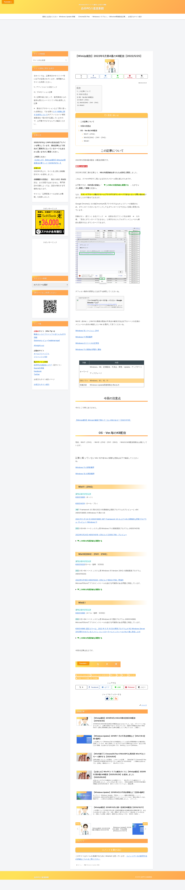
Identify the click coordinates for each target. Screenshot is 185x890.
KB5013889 (80, 497)
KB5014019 (80, 503)
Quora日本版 (39, 368)
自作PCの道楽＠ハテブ (43, 365)
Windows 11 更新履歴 (83, 337)
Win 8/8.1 (132, 675)
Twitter (37, 374)
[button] (142, 76)
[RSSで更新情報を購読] (116, 698)
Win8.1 (82, 105)
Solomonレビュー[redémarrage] (47, 340)
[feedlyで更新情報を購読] (112, 698)
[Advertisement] (92, 35)
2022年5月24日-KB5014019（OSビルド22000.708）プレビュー (101, 535)
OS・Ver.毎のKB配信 (86, 97)
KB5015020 (80, 564)
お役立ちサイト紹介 (41, 384)
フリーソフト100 (40, 357)
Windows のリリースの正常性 (87, 343)
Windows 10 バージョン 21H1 (87, 331)
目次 (110, 115)
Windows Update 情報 (83, 675)
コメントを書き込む (112, 850)
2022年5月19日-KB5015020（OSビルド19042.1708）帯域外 (99, 580)
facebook (38, 371)
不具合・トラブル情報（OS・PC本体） (88, 678)
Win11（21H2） (84, 100)
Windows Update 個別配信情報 (100, 675)
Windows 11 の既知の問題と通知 (88, 349)
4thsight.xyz (39, 345)
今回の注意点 (83, 94)
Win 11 (113, 675)
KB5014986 (80, 613)
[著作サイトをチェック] (107, 698)
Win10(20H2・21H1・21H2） (89, 102)
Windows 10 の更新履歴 (84, 474)
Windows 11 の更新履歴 (84, 467)
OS (119, 675)
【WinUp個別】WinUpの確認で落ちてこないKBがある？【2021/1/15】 (103, 420)
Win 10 (125, 675)
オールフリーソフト (41, 354)
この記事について (84, 91)
